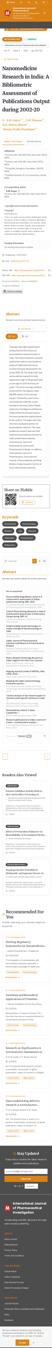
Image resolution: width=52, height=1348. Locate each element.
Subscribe (26, 1179)
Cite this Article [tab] (34, 141)
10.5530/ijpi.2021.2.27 (20, 261)
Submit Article (10, 1271)
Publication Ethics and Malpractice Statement (24, 1309)
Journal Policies (11, 1303)
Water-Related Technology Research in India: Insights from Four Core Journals (24, 659)
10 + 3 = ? (18, 1186)
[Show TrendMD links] (45, 736)
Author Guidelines (12, 1277)
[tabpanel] (26, 198)
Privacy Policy (10, 1250)
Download (29, 502)
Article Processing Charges (16, 1288)
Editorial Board (10, 1244)
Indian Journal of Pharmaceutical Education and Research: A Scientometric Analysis (25, 643)
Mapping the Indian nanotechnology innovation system (23, 682)
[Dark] (39, 561)
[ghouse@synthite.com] (19, 191)
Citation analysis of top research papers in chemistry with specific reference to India (25, 696)
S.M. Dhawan (35, 120)
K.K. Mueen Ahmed (15, 124)
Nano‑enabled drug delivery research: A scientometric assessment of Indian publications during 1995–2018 (24, 599)
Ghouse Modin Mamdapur (20, 129)
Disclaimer (8, 1320)
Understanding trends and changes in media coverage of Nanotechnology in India (23, 628)
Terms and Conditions (14, 1255)
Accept (22, 1342)
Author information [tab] (13, 141)
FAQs (6, 1314)
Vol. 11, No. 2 (15, 29)
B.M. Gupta (15, 120)
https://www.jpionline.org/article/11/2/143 (30, 270)
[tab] (12, 336)
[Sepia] (44, 561)
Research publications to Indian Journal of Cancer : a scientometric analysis (26, 720)
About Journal (10, 1239)
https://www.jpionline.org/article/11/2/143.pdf (29, 275)
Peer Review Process (14, 1282)
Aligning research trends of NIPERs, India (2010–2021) (25, 672)
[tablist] (22, 141)
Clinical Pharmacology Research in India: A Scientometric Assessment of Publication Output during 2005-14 (25, 614)
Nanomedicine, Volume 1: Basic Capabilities (20, 711)
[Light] (34, 561)
